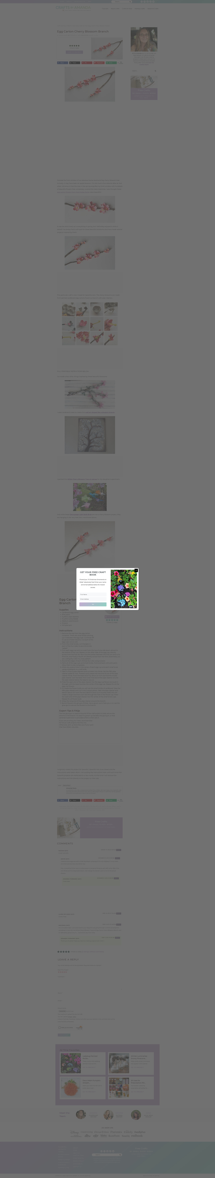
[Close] (136, 570)
